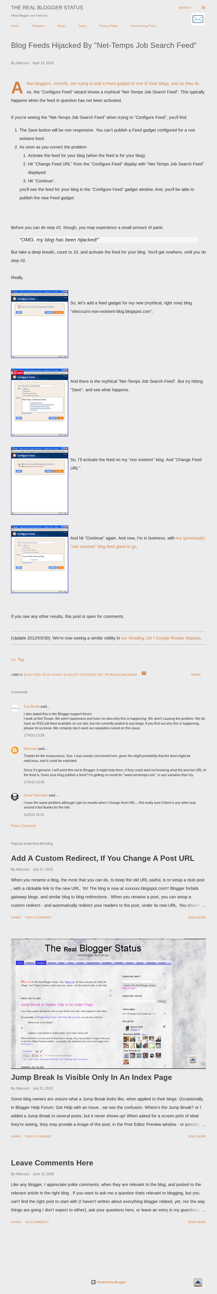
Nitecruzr (30, 748)
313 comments (37, 1222)
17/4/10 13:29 (34, 735)
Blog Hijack (52, 674)
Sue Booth (32, 706)
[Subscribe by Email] (198, 19)
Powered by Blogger (111, 1282)
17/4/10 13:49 (34, 782)
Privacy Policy (108, 26)
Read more (197, 917)
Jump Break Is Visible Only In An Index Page (91, 1077)
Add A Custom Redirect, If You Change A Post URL (103, 858)
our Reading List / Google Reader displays (161, 638)
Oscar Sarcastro (36, 795)
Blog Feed (32, 674)
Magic (61, 26)
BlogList (71, 674)
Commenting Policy (143, 26)
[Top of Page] (198, 1283)
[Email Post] (143, 674)
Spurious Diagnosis (121, 674)
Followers (38, 26)
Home (15, 26)
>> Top (17, 659)
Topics (82, 26)
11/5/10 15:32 (34, 815)
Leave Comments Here (52, 1162)
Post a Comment (23, 826)
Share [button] (196, 674)
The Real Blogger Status (47, 7)
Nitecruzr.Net (91, 674)
